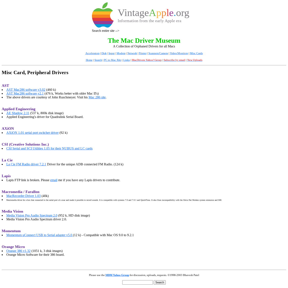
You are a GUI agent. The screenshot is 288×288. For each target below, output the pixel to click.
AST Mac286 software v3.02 (25, 89)
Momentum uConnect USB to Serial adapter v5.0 (39, 235)
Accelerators (92, 53)
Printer (143, 53)
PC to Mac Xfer (112, 60)
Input (112, 53)
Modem (121, 53)
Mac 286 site (97, 97)
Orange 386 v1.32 (18, 251)
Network (132, 53)
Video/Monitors (179, 53)
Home (89, 60)
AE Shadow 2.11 (17, 113)
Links (126, 60)
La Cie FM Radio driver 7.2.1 (26, 164)
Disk (104, 53)
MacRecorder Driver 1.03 (23, 196)
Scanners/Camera (158, 53)
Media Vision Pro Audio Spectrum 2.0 (31, 215)
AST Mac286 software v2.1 (25, 93)
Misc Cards (196, 53)
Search (98, 60)
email (53, 180)
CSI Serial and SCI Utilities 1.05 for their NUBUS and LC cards (49, 148)
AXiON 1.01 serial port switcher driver (32, 132)
